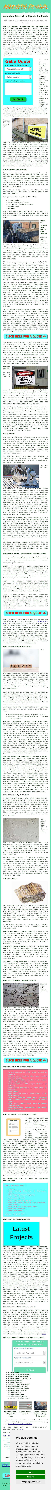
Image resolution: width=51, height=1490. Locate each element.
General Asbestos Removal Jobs (20, 1424)
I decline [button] (30, 1477)
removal (16, 279)
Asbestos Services (9, 1466)
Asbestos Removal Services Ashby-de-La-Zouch (23, 1338)
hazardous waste (29, 396)
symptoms (25, 215)
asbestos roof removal (38, 1147)
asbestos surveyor (38, 441)
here (44, 1334)
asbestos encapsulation (12, 1149)
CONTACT (38, 12)
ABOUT (33, 12)
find (9, 1310)
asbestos (24, 36)
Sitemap (5, 1464)
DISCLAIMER (45, 12)
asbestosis (13, 182)
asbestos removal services (14, 1328)
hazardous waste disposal (23, 417)
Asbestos (6, 173)
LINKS (28, 12)
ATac (15, 583)
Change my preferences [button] (30, 1482)
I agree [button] (30, 1472)
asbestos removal (26, 52)
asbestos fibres (41, 191)
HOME (24, 12)
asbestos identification (36, 1132)
